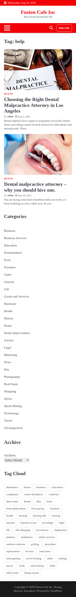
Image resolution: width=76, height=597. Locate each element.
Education (10, 245)
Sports (8, 398)
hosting (56, 515)
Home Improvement (17, 333)
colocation (57, 487)
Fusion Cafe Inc (38, 12)
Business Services (15, 238)
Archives (10, 455)
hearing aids (39, 515)
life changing (23, 530)
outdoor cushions (15, 544)
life (8, 530)
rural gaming (13, 558)
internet (10, 522)
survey (10, 565)
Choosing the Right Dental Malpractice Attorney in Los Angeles (33, 105)
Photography (12, 376)
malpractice (60, 530)
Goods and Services (16, 296)
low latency (42, 530)
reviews (29, 551)
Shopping (10, 391)
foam (49, 501)
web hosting (37, 565)
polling (35, 544)
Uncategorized (13, 427)
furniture (55, 508)
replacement (13, 551)
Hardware (10, 303)
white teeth (12, 572)
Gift (6, 289)
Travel (8, 420)
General (9, 281)
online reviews (47, 537)
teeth (22, 565)
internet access (28, 522)
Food (7, 260)
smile (50, 558)
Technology (11, 413)
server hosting (33, 558)
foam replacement (16, 508)
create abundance (33, 494)
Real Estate (11, 384)
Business (9, 230)
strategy (63, 558)
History (8, 318)
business (41, 487)
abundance (12, 487)
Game (8, 274)
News (7, 362)
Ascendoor (29, 590)
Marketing (10, 354)
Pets (6, 369)
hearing (23, 515)
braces (27, 487)
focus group (37, 508)
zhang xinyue (31, 572)
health (9, 515)
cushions (54, 494)
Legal (7, 347)
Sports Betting (13, 406)
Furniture (10, 267)
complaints (12, 494)
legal (61, 522)
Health (8, 94)
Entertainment (13, 252)
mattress (10, 537)
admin (10, 116)
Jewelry (9, 340)
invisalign (47, 522)
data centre (12, 501)
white (52, 565)
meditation (27, 537)
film (38, 501)
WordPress (56, 590)
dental (27, 501)
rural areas (44, 551)
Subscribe (64, 28)
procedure (50, 544)
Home (8, 325)
